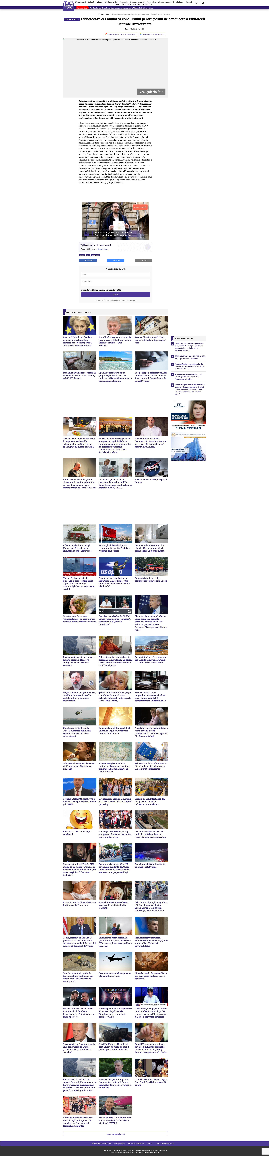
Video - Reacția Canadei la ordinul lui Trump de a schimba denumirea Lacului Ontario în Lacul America (114, 767)
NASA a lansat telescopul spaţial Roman (151, 481)
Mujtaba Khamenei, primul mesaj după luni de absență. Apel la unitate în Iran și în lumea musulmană (79, 696)
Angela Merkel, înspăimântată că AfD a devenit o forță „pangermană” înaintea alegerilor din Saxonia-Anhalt (151, 732)
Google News (103, 249)
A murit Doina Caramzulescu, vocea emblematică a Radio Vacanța (113, 905)
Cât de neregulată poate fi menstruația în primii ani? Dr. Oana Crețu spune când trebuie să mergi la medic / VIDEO (115, 483)
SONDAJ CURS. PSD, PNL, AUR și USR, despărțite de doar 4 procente (190, 357)
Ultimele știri (80, 2)
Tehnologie (126, 4)
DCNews (68, 6)
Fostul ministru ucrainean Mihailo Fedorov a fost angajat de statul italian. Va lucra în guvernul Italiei (151, 941)
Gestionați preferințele (136, 1143)
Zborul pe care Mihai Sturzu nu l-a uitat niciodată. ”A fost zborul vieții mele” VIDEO (115, 1120)
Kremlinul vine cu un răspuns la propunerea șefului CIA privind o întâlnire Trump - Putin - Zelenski (115, 341)
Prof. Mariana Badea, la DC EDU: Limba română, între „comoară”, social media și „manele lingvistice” (115, 620)
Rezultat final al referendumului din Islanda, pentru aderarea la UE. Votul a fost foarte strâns (150, 660)
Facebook (89, 260)
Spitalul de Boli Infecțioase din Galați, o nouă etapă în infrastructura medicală (150, 801)
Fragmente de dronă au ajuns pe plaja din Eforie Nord (115, 974)
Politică (91, 2)
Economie (124, 2)
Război (99, 2)
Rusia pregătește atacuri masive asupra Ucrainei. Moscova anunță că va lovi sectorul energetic (79, 661)
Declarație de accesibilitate (165, 1143)
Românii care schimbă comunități (160, 2)
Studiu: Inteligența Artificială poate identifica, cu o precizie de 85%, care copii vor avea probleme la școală (115, 941)
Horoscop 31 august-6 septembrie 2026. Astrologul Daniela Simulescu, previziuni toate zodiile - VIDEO (115, 1012)
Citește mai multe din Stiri (116, 1134)
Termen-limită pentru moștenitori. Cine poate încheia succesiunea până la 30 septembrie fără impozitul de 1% (150, 696)
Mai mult (147, 4)
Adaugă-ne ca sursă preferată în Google (122, 34)
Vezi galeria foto (151, 92)
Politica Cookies (119, 1143)
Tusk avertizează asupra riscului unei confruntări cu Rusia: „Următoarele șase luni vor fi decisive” (79, 1048)
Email (145, 260)
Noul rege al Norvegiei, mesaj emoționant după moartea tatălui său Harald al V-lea (115, 834)
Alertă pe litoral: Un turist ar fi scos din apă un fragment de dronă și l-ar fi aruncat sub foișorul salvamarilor (78, 1121)
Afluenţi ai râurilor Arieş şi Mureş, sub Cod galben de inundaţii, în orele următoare (77, 548)
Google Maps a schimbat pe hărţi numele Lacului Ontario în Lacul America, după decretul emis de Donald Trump (151, 376)
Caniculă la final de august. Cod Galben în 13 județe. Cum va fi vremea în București (114, 731)
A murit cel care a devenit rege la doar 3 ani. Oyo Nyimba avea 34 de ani (151, 1082)
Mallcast (136, 4)
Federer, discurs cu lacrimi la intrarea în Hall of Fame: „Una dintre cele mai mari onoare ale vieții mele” (114, 582)
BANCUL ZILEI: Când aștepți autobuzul (77, 833)
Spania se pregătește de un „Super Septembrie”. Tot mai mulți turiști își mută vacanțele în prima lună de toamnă (115, 376)
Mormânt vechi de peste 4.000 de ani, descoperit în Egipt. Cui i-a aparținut (151, 976)
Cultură (189, 2)
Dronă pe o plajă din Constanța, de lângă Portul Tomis (150, 865)
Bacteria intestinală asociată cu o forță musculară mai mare (79, 903)
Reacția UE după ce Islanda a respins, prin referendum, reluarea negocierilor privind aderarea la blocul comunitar (77, 341)
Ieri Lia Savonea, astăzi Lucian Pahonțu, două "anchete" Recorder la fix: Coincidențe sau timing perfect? (78, 1012)
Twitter (117, 260)
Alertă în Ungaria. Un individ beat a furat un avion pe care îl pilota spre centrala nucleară (114, 1047)
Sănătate (179, 2)
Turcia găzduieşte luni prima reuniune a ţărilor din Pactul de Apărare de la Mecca (114, 548)
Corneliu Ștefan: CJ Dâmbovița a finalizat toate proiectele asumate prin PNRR (79, 801)
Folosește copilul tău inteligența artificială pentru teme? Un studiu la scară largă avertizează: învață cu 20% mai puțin (115, 661)
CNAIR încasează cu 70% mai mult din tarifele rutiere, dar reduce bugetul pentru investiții (150, 834)
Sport (117, 4)
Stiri (107, 14)
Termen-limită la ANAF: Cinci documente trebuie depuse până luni (150, 340)
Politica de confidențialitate (101, 1143)
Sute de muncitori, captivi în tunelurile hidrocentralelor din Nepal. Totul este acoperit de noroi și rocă (78, 977)
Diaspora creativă (137, 2)
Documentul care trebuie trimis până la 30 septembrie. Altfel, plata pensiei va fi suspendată (150, 548)
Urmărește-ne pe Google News (153, 34)
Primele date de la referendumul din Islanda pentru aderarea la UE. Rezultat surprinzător (151, 766)
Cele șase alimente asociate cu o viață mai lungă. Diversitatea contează (78, 766)
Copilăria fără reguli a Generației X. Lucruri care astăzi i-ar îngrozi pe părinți (115, 801)
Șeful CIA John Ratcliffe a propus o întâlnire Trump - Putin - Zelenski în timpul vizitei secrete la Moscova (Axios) (115, 696)
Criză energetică (111, 2)
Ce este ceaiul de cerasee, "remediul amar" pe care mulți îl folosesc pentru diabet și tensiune (79, 619)
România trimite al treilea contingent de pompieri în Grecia (151, 579)
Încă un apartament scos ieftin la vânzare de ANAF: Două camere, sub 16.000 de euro (79, 375)
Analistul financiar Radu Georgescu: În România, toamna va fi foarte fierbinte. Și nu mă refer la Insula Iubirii (150, 442)
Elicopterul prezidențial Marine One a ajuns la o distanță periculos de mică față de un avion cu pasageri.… (125, 8)
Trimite (115, 295)
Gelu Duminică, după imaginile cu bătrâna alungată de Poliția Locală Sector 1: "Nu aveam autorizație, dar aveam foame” (151, 906)
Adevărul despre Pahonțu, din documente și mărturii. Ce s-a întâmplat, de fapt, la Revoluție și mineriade (115, 1083)
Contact (149, 1143)
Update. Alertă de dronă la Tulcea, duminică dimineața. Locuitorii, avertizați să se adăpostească (77, 732)
